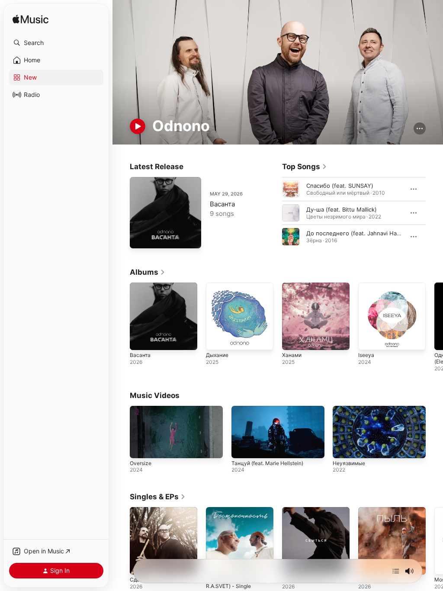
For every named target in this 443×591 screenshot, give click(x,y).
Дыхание (217, 355)
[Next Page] (434, 213)
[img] (30, 20)
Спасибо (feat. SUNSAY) (339, 185)
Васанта (222, 204)
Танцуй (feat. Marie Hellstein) (267, 463)
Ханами (292, 355)
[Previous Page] (273, 213)
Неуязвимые (349, 463)
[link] (304, 166)
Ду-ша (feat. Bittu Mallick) (341, 209)
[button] (56, 42)
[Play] (137, 126)
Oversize (140, 463)
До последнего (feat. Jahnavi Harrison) (360, 233)
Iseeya (366, 355)
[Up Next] (396, 571)
